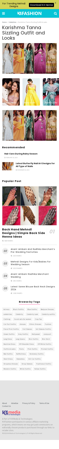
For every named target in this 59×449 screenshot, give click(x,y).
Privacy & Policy (28, 403)
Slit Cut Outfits (34, 359)
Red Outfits (8, 354)
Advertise (14, 403)
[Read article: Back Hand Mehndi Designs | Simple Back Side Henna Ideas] (29, 206)
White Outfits (25, 369)
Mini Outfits (33, 339)
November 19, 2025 (23, 170)
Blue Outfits (32, 309)
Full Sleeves (27, 329)
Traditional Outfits (43, 364)
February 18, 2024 (11, 158)
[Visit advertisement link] (29, 125)
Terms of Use (44, 403)
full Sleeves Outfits (43, 329)
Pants (21, 349)
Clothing (7, 319)
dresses (23, 324)
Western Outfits (10, 369)
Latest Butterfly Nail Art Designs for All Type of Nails (35, 165)
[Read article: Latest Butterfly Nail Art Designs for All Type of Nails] (8, 166)
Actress (6, 309)
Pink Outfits (32, 349)
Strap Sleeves (27, 364)
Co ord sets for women (22, 319)
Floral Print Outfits (11, 329)
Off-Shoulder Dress (26, 344)
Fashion (48, 324)
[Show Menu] (3, 13)
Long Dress (8, 339)
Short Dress (8, 359)
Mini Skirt (46, 339)
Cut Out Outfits (10, 324)
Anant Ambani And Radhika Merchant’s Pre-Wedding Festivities (33, 250)
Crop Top (38, 319)
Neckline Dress (9, 344)
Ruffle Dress (21, 354)
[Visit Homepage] (29, 13)
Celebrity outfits (48, 314)
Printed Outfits (47, 349)
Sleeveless (20, 359)
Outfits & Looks (10, 349)
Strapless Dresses (11, 364)
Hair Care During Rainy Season (21, 153)
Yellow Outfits (40, 369)
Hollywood (36, 334)
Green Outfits (9, 334)
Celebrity (19, 314)
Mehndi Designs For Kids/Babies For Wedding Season (31, 263)
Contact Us (6, 406)
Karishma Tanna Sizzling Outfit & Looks (32, 22)
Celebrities (12, 22)
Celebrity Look (32, 314)
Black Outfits (18, 309)
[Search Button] (55, 13)
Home (4, 22)
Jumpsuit (47, 334)
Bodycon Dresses (47, 309)
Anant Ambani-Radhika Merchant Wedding (30, 275)
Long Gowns (20, 339)
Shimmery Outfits (37, 354)
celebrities (8, 314)
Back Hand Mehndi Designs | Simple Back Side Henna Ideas (23, 233)
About (4, 403)
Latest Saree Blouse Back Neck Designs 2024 (33, 288)
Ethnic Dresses (35, 324)
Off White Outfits (44, 344)
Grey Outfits (23, 334)
